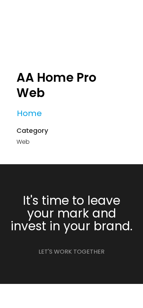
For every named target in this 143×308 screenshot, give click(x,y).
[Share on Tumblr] (39, 160)
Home (29, 113)
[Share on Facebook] (19, 160)
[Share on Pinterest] (49, 160)
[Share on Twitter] (29, 160)
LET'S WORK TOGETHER (71, 251)
